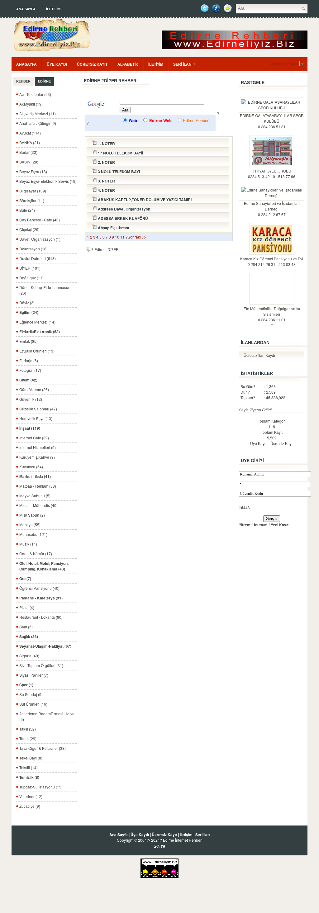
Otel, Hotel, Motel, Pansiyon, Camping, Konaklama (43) (44, 566)
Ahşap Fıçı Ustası (113, 227)
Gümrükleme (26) (34, 389)
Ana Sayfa (26, 9)
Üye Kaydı (259, 443)
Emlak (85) (28, 341)
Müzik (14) (28, 543)
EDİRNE (44, 81)
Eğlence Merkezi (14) (37, 321)
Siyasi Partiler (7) (33, 675)
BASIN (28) (28, 161)
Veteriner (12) (30, 796)
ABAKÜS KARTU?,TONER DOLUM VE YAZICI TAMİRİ (144, 199)
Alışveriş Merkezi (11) (37, 113)
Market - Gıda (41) (35, 476)
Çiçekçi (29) (29, 229)
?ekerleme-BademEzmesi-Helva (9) (46, 716)
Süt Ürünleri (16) (33, 704)
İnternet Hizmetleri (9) (37, 447)
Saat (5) (26, 626)
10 (117, 236)
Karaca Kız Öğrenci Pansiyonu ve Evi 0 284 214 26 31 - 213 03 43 (271, 261)
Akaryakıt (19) (31, 103)
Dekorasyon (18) (33, 248)
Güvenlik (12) (30, 399)
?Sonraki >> (136, 236)
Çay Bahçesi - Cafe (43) (39, 219)
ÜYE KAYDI (57, 64)
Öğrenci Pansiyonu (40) (39, 588)
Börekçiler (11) (31, 200)
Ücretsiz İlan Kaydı (259, 355)
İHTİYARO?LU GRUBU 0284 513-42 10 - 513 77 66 (271, 173)
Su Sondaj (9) (31, 694)
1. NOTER (106, 143)
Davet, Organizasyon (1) (39, 239)
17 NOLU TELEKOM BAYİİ (120, 153)
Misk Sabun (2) (32, 515)
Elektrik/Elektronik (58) (39, 331)
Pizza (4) (26, 607)
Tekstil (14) (28, 767)
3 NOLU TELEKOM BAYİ (118, 171)
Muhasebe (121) (33, 534)
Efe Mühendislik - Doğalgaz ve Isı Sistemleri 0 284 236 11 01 (272, 314)
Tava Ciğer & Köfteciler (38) (42, 748)
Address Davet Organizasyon (123, 209)
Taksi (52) (27, 728)
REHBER (23, 81)
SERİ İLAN (184, 64)
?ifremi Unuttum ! (254, 524)
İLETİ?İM (53, 9)
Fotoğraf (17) (30, 370)
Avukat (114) (30, 132)
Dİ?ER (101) (29, 268)
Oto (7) (25, 578)
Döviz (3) (27, 302)
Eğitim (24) (28, 312)
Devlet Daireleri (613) (37, 258)
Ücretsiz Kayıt (281, 443)
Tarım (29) (27, 738)
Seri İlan (202, 834)
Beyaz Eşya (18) (33, 171)
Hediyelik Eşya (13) (35, 418)
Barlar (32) (28, 152)
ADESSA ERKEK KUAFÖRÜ (122, 218)
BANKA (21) (29, 142)
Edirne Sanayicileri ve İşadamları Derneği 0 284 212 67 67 (272, 209)
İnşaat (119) (29, 428)
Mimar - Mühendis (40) (38, 505)
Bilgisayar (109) (32, 190)
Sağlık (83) (28, 636)
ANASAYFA (26, 64)
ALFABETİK (127, 64)
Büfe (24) (27, 210)
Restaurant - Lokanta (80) (41, 617)
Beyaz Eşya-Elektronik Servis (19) (48, 181)
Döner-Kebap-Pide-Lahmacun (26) (44, 290)
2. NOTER (106, 162)
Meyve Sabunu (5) (34, 495)
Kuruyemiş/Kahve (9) (37, 457)
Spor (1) (26, 685)
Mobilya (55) (29, 524)
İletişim (186, 834)
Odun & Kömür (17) (35, 553)
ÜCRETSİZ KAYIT (92, 64)
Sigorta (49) (29, 655)
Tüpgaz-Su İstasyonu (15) (41, 786)
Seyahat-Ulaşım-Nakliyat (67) (45, 646)
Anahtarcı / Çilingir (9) (37, 123)
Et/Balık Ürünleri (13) (37, 350)
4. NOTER (106, 190)
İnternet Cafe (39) (34, 437)
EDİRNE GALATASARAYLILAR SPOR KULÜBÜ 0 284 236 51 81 (272, 121)
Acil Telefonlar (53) (35, 94)
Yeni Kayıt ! (281, 524)
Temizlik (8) (29, 777)
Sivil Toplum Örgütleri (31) (41, 665)
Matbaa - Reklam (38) (37, 486)
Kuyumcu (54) (31, 466)
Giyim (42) (28, 380)
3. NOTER (106, 181)
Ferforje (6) (28, 360)
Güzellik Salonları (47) (38, 408)
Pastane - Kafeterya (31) (41, 598)
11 (122, 236)
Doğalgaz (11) (31, 277)
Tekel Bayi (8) (30, 757)
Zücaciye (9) (29, 806)
